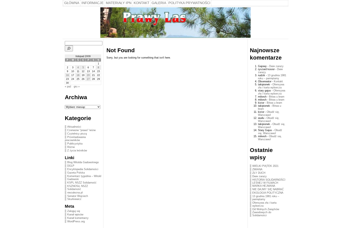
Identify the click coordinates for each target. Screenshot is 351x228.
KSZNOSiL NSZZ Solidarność (77, 188)
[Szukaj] (69, 48)
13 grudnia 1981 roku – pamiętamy (272, 77)
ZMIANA (257, 169)
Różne (71, 147)
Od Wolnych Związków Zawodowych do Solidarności (265, 212)
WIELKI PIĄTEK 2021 (265, 165)
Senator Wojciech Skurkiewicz (77, 197)
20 (88, 75)
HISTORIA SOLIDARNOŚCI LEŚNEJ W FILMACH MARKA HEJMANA (268, 182)
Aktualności (74, 126)
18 (78, 75)
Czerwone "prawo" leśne (81, 130)
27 (88, 79)
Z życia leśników (77, 150)
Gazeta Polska (76, 172)
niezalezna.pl (75, 192)
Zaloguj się (73, 211)
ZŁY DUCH (258, 172)
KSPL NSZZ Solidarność (81, 182)
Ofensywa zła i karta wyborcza (271, 86)
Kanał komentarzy (78, 217)
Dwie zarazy (276, 66)
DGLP (70, 165)
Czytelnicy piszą (77, 133)
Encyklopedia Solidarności (82, 169)
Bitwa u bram (276, 96)
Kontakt (278, 81)
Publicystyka (74, 143)
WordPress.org (76, 221)
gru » (77, 86)
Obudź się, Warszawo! (269, 113)
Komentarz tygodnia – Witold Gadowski (84, 178)
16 (67, 75)
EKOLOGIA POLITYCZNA (267, 192)
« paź (68, 86)
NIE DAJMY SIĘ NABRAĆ (268, 189)
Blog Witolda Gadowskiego (83, 162)
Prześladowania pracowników (75, 139)
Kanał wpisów (75, 214)
